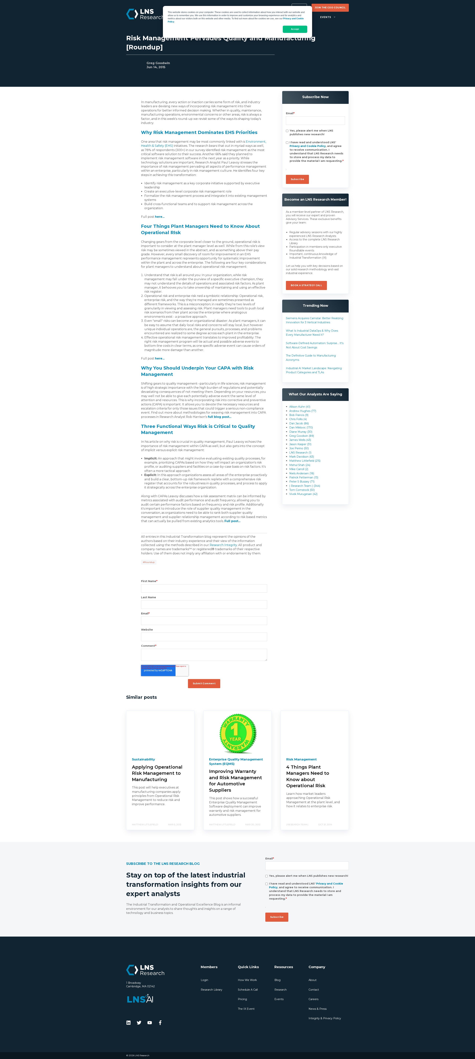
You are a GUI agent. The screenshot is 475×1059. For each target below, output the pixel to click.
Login (204, 980)
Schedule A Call (248, 989)
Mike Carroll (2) (298, 469)
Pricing (242, 999)
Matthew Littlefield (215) (304, 460)
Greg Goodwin (158, 63)
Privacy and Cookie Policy (308, 146)
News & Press (318, 1009)
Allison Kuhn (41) (299, 406)
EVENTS (325, 17)
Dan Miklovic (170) (301, 427)
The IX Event (246, 1009)
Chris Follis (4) (298, 419)
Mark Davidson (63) (301, 456)
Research (280, 989)
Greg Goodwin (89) (301, 436)
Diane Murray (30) (300, 431)
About (313, 980)
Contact (314, 989)
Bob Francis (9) (298, 415)
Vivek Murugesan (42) (303, 494)
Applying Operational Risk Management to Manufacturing (157, 773)
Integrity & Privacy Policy (325, 1018)
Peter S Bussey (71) (302, 481)
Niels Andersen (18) (301, 473)
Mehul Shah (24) (299, 465)
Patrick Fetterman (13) (303, 477)
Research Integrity (223, 545)
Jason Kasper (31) (300, 444)
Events (279, 999)
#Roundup (149, 562)
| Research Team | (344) (304, 486)
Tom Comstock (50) (302, 490)
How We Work (247, 980)
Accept (295, 29)
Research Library (211, 989)
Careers (313, 999)
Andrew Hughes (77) (302, 411)
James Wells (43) (300, 440)
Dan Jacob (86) (299, 423)
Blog (277, 980)
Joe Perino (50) (299, 448)
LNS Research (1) (300, 452)
